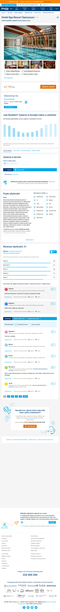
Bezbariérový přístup (40, 210)
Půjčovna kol (40, 217)
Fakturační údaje (35, 543)
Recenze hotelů (6, 548)
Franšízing (4, 563)
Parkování (4, 545)
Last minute (5, 541)
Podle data (8, 318)
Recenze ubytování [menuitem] (26, 150)
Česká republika (18, 12)
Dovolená (10, 12)
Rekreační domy (6, 550)
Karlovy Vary (37, 12)
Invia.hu (53, 602)
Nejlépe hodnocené (33, 318)
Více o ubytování (8, 77)
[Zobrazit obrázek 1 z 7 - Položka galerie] (11, 65)
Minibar (51, 200)
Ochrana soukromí (36, 554)
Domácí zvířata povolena (53, 210)
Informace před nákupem (37, 538)
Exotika (4, 543)
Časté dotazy (34, 536)
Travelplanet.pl (22, 603)
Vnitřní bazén (52, 196)
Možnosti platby (35, 545)
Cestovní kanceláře (7, 536)
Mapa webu (34, 550)
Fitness (51, 207)
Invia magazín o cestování (38, 548)
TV (37, 200)
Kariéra (3, 558)
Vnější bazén (40, 196)
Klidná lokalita (40, 207)
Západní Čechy (28, 12)
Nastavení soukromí (36, 556)
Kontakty (4, 568)
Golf (50, 203)
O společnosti (5, 566)
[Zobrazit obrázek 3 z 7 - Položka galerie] (36, 65)
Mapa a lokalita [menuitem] (36, 150)
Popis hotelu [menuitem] (16, 150)
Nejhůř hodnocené (19, 318)
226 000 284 (30, 574)
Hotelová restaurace (40, 214)
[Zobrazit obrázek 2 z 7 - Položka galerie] (24, 65)
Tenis (38, 203)
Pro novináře (5, 554)
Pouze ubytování (9, 99)
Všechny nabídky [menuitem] (7, 150)
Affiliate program (6, 556)
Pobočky (4, 561)
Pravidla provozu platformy (38, 558)
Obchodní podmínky (36, 541)
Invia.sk (48, 602)
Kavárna (51, 214)
